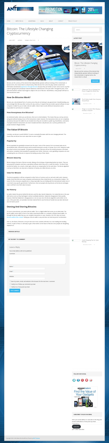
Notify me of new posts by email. (20, 287)
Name (11, 266)
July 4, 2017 (12, 40)
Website (11, 276)
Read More (95, 81)
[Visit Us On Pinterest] (86, 381)
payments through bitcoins (29, 87)
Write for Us (19, 21)
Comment (12, 253)
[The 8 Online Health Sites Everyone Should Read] (76, 104)
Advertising (31, 21)
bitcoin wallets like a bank (15, 217)
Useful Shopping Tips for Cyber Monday (90, 240)
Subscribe (76, 426)
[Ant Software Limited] (20, 7)
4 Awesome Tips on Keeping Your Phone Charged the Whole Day (91, 90)
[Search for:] (87, 30)
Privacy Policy (72, 21)
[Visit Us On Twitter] (74, 381)
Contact (60, 21)
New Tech (32, 40)
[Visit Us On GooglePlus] (82, 381)
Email (11, 271)
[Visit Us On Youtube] (91, 381)
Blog (42, 21)
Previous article (14, 231)
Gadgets (27, 40)
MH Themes (36, 438)
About (51, 21)
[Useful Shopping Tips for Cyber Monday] (76, 366)
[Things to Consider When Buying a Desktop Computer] (76, 235)
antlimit (20, 40)
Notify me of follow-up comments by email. (23, 284)
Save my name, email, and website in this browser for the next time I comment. (33, 281)
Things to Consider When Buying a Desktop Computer (91, 109)
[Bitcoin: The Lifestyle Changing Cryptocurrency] (87, 58)
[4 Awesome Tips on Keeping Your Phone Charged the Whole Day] (76, 94)
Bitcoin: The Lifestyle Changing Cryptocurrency (86, 64)
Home (8, 21)
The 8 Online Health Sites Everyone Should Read (91, 100)
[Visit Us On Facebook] (78, 381)
